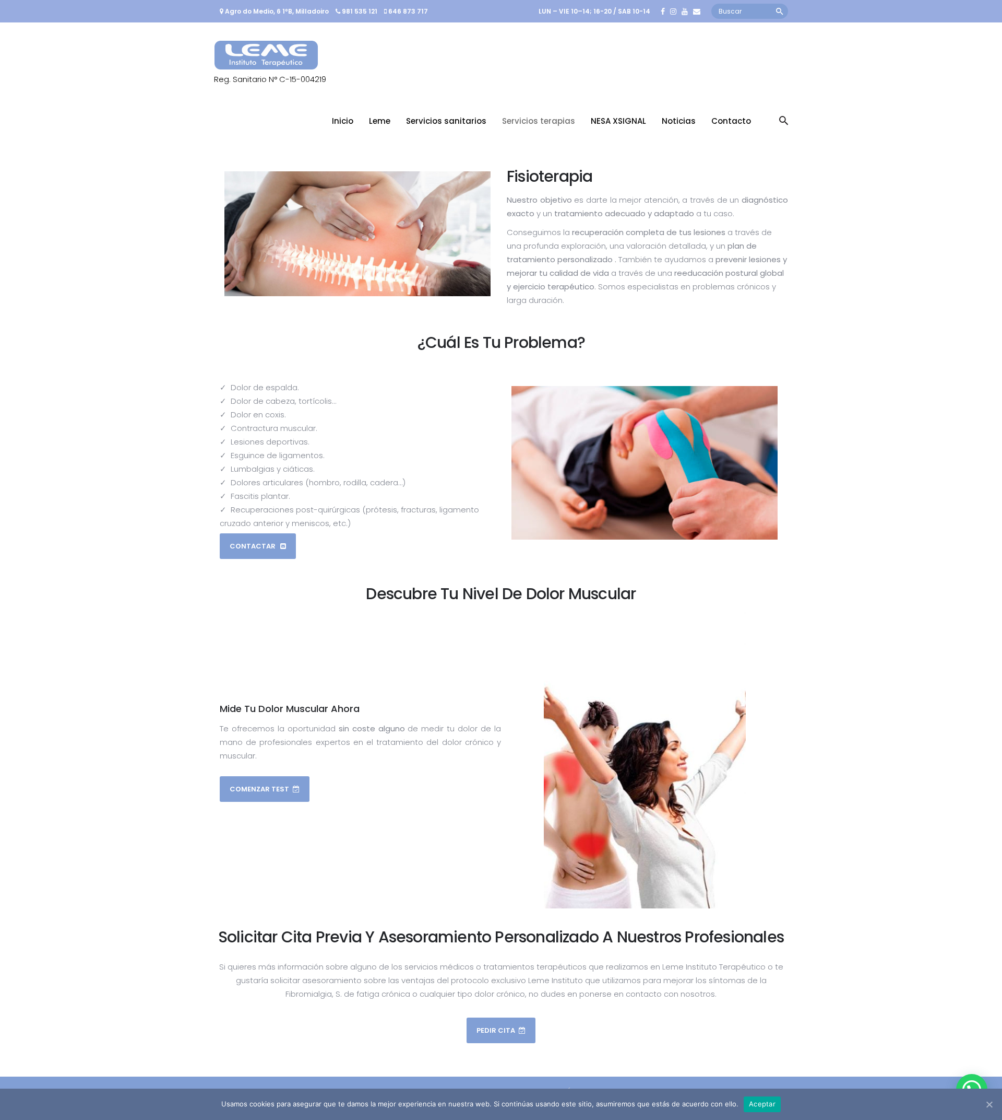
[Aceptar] (989, 1104)
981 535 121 (359, 11)
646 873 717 (408, 11)
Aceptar (762, 1104)
